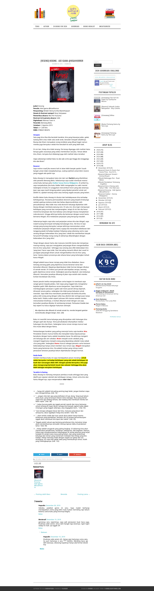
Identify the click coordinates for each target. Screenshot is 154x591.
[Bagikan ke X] (38, 463)
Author (46, 26)
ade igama (38, 459)
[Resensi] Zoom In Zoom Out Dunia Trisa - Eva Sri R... (109, 171)
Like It (60, 454)
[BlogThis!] (37, 463)
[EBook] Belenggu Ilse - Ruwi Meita (109, 179)
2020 (98, 163)
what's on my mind (103, 284)
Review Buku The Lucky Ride (106, 301)
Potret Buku (101, 304)
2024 (98, 154)
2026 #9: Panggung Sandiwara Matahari (107, 312)
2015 (98, 218)
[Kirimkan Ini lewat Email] (35, 463)
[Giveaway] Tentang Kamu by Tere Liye (108, 134)
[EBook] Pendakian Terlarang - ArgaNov (109, 183)
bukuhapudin (49, 588)
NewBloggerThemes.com (113, 588)
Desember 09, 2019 (53, 505)
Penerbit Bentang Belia (47, 459)
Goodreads (75, 26)
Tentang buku (101, 309)
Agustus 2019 (103, 202)
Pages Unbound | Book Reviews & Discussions (105, 291)
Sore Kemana (101, 299)
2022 (98, 159)
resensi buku (58, 459)
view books (113, 87)
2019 (98, 166)
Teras (37, 26)
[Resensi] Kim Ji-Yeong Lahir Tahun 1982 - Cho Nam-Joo (108, 187)
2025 (98, 152)
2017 (98, 214)
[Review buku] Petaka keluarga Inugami (107, 287)
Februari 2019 (103, 209)
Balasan (44, 532)
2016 (98, 216)
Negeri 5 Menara (102, 306)
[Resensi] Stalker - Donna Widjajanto (107, 195)
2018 (98, 212)
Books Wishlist (89, 26)
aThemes (90, 588)
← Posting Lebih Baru (42, 494)
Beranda (64, 494)
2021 (98, 161)
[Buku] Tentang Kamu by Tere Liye (110, 125)
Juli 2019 (101, 205)
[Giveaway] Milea (107, 115)
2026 (98, 150)
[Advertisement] (77, 42)
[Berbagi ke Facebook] (40, 463)
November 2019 (104, 198)
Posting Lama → (84, 494)
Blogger (65, 588)
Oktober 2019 (103, 200)
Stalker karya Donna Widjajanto (65, 183)
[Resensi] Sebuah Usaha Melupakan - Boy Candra (110, 107)
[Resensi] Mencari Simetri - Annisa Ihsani (108, 175)
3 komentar (67, 64)
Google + (78, 454)
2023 (98, 156)
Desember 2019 (104, 168)
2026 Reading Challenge (105, 77)
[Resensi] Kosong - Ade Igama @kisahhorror (62, 60)
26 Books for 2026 (60, 26)
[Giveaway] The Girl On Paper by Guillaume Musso (110, 99)
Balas (40, 514)
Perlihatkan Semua (115, 317)
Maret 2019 (102, 207)
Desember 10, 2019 (53, 519)
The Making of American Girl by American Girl (107, 295)
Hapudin (102, 81)
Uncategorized (104, 26)
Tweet (42, 454)
